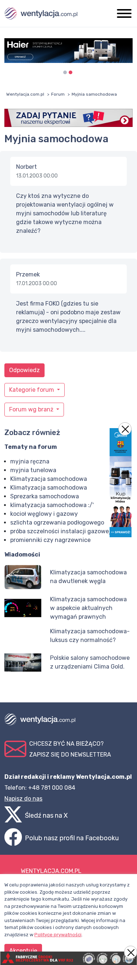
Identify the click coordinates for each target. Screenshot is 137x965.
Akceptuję (23, 950)
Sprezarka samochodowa (44, 496)
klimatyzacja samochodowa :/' (52, 505)
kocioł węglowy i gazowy (44, 513)
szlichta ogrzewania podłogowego (57, 522)
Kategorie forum (32, 389)
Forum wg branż (32, 409)
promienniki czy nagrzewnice (50, 540)
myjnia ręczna (29, 461)
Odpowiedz (24, 370)
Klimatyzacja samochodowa (48, 478)
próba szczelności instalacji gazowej (60, 531)
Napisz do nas (23, 798)
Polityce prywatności (57, 934)
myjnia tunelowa (33, 470)
